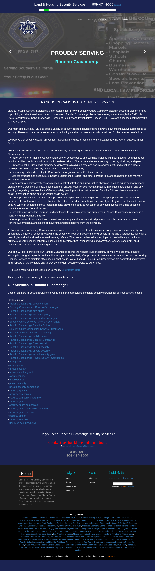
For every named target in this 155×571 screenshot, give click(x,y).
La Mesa (55, 531)
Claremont (85, 520)
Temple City (26, 547)
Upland (62, 547)
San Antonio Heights (74, 542)
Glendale (86, 526)
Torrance (35, 547)
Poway (55, 539)
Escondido (32, 526)
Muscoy (62, 537)
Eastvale (94, 523)
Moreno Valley (44, 537)
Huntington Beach (99, 528)
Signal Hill (70, 545)
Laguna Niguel (98, 531)
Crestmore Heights (128, 520)
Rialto (28, 542)
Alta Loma (34, 518)
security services (18, 419)
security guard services (22, 412)
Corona (109, 520)
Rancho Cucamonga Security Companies (32, 339)
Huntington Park (114, 528)
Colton (93, 520)
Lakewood (25, 534)
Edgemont (104, 523)
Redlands (124, 539)
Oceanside (106, 537)
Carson (30, 520)
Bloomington (105, 518)
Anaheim (43, 518)
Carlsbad (22, 520)
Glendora (95, 526)
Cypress (31, 523)
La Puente (64, 531)
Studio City (121, 545)
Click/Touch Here (71, 269)
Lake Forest (123, 531)
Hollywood (86, 528)
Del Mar (60, 523)
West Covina (98, 547)
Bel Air (77, 518)
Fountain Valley (51, 526)
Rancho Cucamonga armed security (29, 347)
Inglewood (127, 528)
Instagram (128, 478)
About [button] (89, 20)
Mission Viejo (127, 534)
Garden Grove (65, 526)
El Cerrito (121, 523)
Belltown (84, 518)
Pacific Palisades (126, 537)
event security (17, 376)
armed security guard (21, 372)
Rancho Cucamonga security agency (29, 314)
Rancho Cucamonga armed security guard (32, 354)
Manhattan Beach (87, 534)
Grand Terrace (106, 526)
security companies (20, 394)
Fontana (40, 526)
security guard (17, 401)
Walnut (89, 547)
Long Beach (47, 534)
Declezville (51, 523)
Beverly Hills (94, 518)
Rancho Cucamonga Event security (29, 343)
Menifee (99, 534)
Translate (130, 486)
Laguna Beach (85, 531)
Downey (80, 523)
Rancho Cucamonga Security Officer (29, 325)
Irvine (27, 531)
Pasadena (32, 539)
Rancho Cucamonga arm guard (26, 310)
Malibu (76, 534)
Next (145, 51)
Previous (10, 51)
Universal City (52, 547)
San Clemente (104, 542)
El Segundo (131, 523)
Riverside (36, 542)
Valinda (69, 547)
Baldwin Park (67, 518)
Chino (36, 520)
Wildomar (119, 547)
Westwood (109, 547)
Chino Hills (44, 520)
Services (92, 482)
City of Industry (73, 520)
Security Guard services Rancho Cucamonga (34, 321)
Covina (116, 520)
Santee (51, 545)
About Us (93, 478)
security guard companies (23, 404)
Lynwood (68, 534)
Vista (83, 547)
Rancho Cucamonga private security (29, 350)
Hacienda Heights (120, 526)
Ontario (115, 537)
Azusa (58, 518)
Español (117, 5)
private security (17, 383)
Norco (83, 537)
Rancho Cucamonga (75, 539)
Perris (40, 539)
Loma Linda (36, 534)
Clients (115, 20)
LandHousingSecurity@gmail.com (80, 446)
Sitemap (111, 556)
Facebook (114, 478)
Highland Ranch (74, 528)
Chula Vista (55, 520)
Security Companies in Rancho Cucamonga (33, 307)
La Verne (74, 531)
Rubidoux (61, 542)
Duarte (87, 523)
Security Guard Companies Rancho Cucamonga (36, 328)
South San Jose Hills (107, 545)
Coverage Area (102, 20)
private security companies (24, 386)
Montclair (33, 537)
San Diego (115, 542)
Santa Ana (29, 545)
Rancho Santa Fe (111, 539)
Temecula (131, 545)
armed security (17, 368)
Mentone (107, 534)
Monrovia (25, 537)
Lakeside (132, 531)
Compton (101, 520)
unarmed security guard (22, 422)
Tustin (42, 547)
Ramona (62, 539)
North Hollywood (94, 537)
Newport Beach (73, 537)
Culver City (22, 523)
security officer (17, 415)
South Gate (93, 545)
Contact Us (126, 20)
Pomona (47, 539)
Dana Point (41, 523)
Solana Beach (81, 545)
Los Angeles (58, 534)
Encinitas (22, 526)
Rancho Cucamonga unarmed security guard (34, 318)
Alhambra (25, 518)
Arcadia (51, 518)
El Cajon (112, 523)
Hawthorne (28, 528)
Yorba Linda (129, 547)
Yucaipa (77, 550)
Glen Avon (76, 526)
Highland (62, 528)
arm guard (15, 361)
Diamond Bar (70, 523)
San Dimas (126, 542)
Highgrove (53, 528)
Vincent (76, 547)
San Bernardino (90, 542)
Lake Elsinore (111, 531)
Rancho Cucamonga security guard (29, 303)
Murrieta (54, 537)
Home (80, 20)
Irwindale (34, 531)
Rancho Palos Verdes (94, 539)
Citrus (63, 520)
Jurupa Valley (45, 531)
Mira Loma (116, 534)
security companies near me (25, 397)
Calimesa (129, 518)
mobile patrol (16, 379)
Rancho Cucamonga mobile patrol (28, 336)
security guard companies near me (28, 408)
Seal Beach (60, 545)
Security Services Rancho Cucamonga (30, 332)
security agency (18, 390)
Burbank (120, 518)
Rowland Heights (48, 542)
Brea (114, 518)
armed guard (16, 365)
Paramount (22, 539)
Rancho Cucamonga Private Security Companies (36, 357)
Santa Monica (41, 545)
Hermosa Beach (41, 528)
